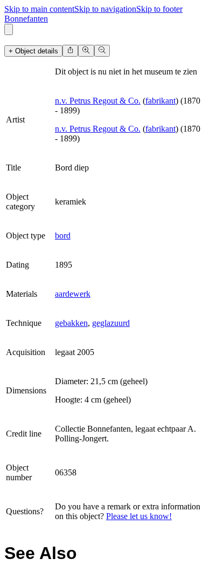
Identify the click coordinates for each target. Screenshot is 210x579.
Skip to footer (159, 8)
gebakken (71, 323)
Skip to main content (39, 8)
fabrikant (160, 100)
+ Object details (33, 51)
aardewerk (72, 293)
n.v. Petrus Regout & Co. (98, 100)
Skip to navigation (105, 8)
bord (63, 235)
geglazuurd (111, 323)
